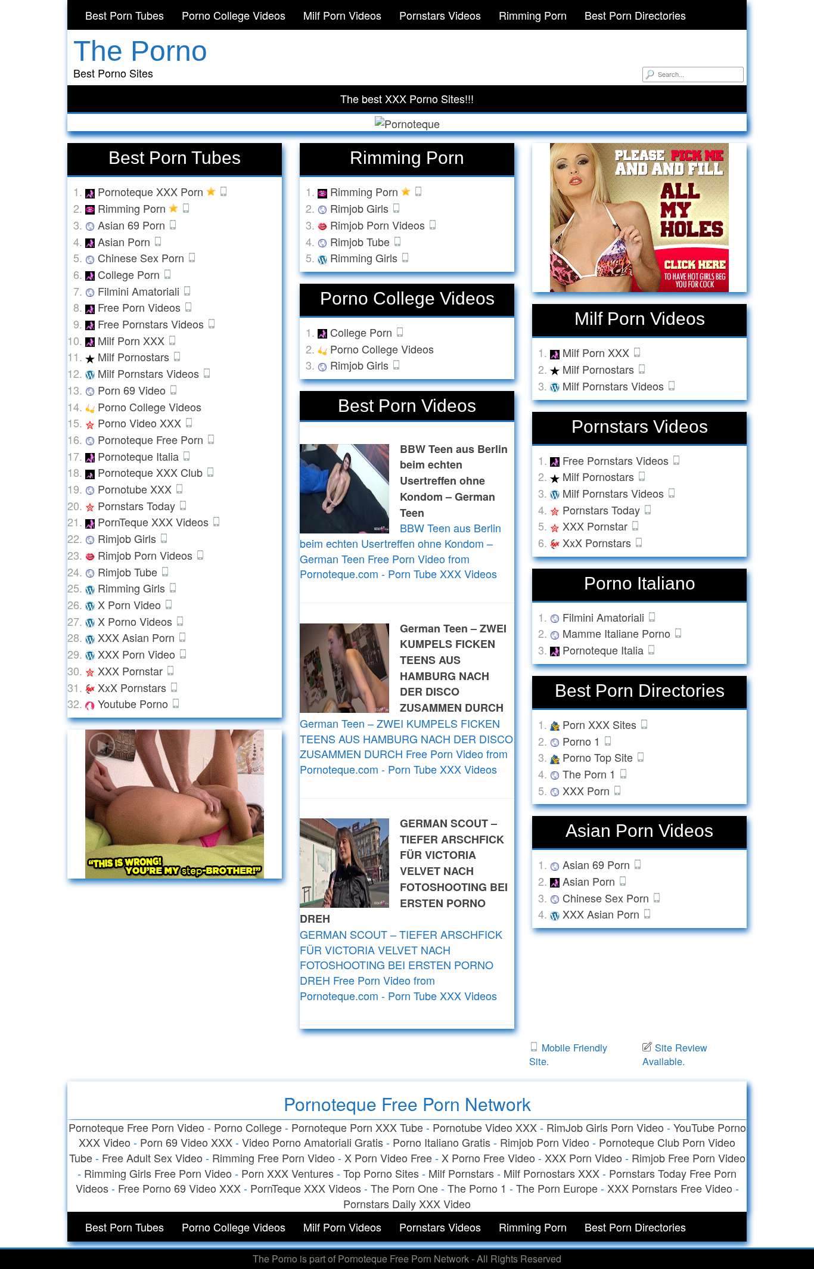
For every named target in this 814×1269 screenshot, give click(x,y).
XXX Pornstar (132, 670)
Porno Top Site (599, 757)
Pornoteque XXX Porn (152, 191)
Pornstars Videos (440, 15)
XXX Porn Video (138, 654)
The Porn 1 (591, 773)
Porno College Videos (233, 15)
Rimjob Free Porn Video (688, 1157)
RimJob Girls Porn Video (605, 1127)
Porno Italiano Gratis (441, 1142)
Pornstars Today (138, 505)
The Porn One (404, 1188)
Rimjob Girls (128, 538)
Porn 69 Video (133, 390)
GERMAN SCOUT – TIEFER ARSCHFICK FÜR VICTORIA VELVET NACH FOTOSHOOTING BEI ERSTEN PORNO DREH (404, 870)
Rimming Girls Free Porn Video (158, 1173)
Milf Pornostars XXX (551, 1173)
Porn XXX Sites (601, 724)
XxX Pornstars (133, 687)
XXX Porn (588, 790)
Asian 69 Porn (133, 224)
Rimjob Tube (129, 571)
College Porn (130, 274)
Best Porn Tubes (124, 15)
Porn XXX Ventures (287, 1173)
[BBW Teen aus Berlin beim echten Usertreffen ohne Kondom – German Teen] (344, 487)
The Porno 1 (477, 1188)
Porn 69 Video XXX (186, 1142)
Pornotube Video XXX (485, 1127)
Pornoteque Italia (140, 456)
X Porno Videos (136, 621)
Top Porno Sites (381, 1173)
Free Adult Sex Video (152, 1157)
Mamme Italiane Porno (618, 633)
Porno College (248, 1127)
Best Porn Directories (635, 15)
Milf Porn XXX (132, 340)
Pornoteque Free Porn (152, 439)
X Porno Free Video (488, 1157)
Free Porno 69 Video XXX (179, 1188)
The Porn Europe (557, 1188)
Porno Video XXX (141, 422)
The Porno (140, 51)
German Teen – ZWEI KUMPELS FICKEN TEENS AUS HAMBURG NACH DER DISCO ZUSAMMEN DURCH (453, 668)
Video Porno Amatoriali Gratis (312, 1142)
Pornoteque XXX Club (152, 472)
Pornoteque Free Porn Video (136, 1127)
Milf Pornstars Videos (150, 373)
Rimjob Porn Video (544, 1142)
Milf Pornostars (135, 356)
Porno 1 (583, 741)
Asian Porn (125, 241)
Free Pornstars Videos (152, 323)
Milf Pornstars (461, 1173)
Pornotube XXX (136, 489)
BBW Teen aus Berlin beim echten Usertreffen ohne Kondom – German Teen (454, 480)
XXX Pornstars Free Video (669, 1188)
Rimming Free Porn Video (273, 1157)
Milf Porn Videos (342, 15)
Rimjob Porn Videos (146, 555)
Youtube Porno (134, 703)
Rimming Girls (133, 587)
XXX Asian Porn (138, 637)
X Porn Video (131, 604)
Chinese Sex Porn (142, 257)
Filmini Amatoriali (140, 291)
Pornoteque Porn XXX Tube (357, 1127)
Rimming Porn (533, 15)
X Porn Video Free (388, 1157)
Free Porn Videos (141, 307)
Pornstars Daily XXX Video (407, 1203)
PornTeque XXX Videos (155, 521)
